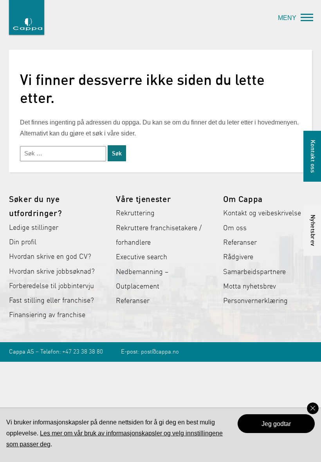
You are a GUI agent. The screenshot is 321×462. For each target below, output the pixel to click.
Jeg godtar (276, 423)
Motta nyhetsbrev (249, 286)
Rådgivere (238, 257)
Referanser (133, 300)
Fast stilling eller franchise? (51, 300)
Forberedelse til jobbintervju (51, 286)
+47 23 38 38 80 (82, 351)
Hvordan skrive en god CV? (50, 256)
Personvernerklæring (255, 300)
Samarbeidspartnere (254, 271)
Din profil (22, 242)
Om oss (235, 228)
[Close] (313, 408)
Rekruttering (135, 213)
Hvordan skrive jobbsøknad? (52, 271)
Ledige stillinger (33, 227)
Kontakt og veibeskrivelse (262, 213)
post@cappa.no (160, 351)
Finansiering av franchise (47, 314)
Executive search (141, 257)
